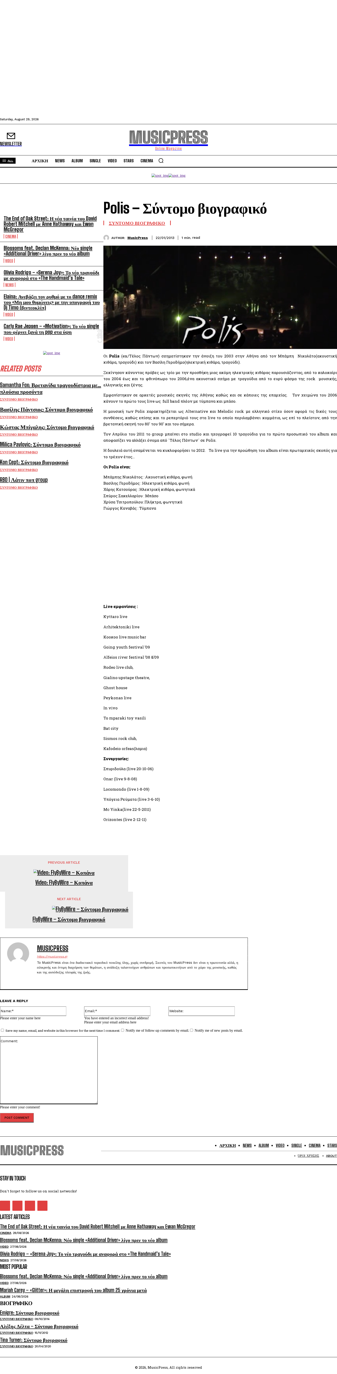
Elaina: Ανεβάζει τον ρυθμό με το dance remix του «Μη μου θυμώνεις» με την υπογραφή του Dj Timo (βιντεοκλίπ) (52, 302)
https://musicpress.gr (52, 956)
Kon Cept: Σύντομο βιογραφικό (34, 462)
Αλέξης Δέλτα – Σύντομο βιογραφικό (39, 1326)
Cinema (10, 236)
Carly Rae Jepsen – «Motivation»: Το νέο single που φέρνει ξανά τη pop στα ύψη (51, 329)
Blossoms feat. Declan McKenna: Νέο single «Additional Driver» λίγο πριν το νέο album (48, 251)
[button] (160, 160)
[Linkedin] (312, 237)
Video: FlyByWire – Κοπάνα (64, 882)
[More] (329, 237)
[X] (296, 237)
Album (5, 1296)
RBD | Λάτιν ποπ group (24, 479)
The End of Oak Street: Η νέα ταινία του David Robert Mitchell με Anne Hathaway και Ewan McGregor (50, 224)
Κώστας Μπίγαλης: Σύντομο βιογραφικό (47, 427)
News (9, 285)
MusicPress (137, 238)
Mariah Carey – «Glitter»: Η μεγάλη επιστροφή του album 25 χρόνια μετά (73, 1290)
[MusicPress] (107, 238)
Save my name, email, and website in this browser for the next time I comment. (63, 1030)
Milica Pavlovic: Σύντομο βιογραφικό (40, 444)
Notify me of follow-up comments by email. (157, 1030)
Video (9, 261)
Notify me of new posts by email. (219, 1030)
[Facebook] (279, 237)
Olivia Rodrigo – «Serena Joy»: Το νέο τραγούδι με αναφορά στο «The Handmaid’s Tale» (51, 275)
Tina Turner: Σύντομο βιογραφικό (33, 1340)
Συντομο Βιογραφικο (19, 399)
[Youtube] (62, 979)
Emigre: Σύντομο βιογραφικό (29, 1312)
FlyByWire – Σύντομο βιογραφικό (69, 919)
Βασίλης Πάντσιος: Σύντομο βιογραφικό (46, 409)
